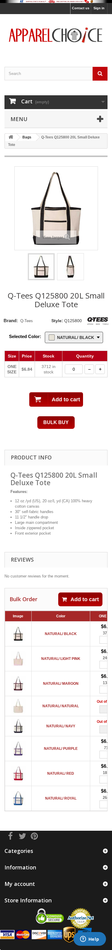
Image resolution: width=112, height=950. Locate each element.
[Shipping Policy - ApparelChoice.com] (56, 1)
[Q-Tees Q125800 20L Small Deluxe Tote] (41, 267)
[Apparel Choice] (56, 35)
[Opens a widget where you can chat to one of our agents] (89, 939)
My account (19, 883)
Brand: (11, 320)
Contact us (80, 8)
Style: (57, 320)
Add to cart (84, 599)
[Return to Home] (10, 137)
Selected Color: (25, 336)
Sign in (99, 8)
